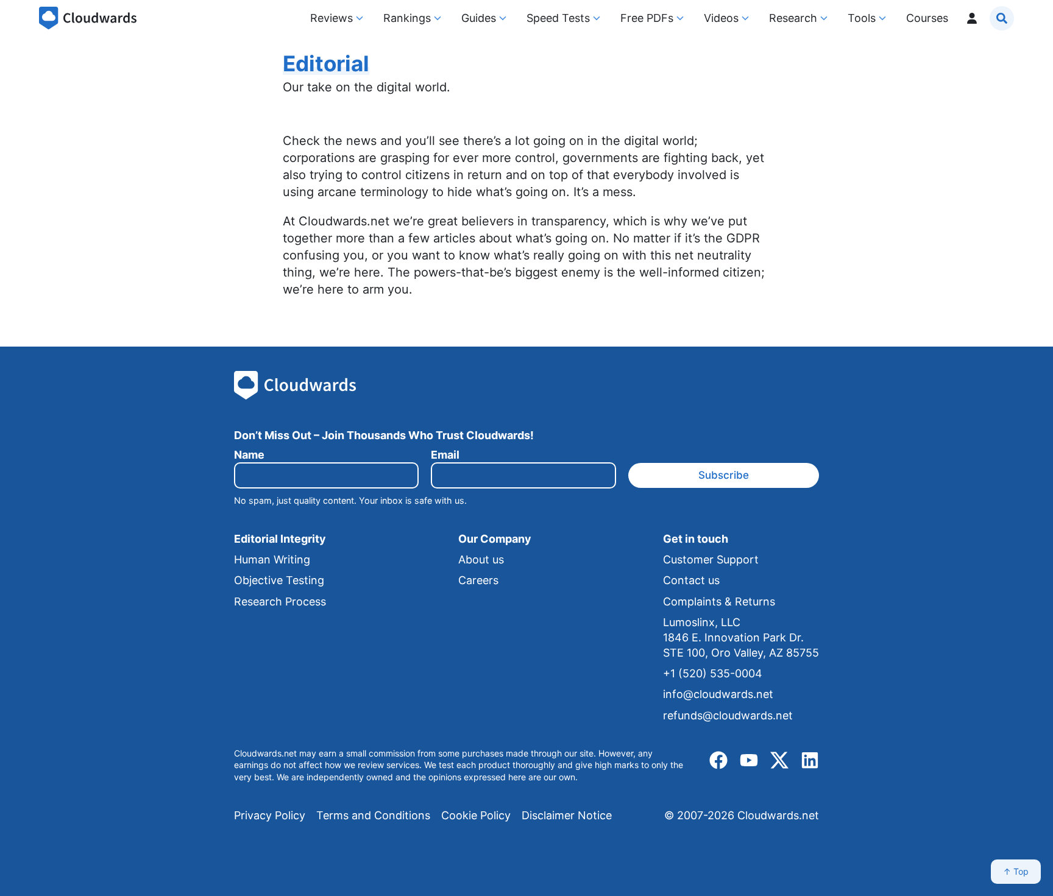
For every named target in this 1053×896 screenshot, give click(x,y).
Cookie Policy (476, 815)
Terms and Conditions (373, 815)
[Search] (1002, 18)
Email (445, 454)
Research (793, 18)
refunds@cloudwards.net (728, 715)
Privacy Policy (269, 815)
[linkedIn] (810, 760)
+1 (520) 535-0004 (712, 673)
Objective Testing (279, 580)
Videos (721, 18)
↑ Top (1016, 871)
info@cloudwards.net (718, 694)
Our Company (494, 538)
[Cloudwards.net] (87, 18)
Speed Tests (558, 18)
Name (249, 454)
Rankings (407, 18)
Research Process (280, 601)
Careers (478, 580)
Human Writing (272, 559)
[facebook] (718, 760)
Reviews (331, 18)
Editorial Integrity (280, 538)
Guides (478, 18)
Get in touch (695, 538)
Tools (862, 18)
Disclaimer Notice (567, 815)
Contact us (691, 580)
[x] (779, 760)
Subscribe (723, 475)
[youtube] (749, 760)
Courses (927, 18)
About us (481, 559)
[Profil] (972, 18)
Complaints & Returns (719, 601)
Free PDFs (646, 18)
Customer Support (711, 559)
